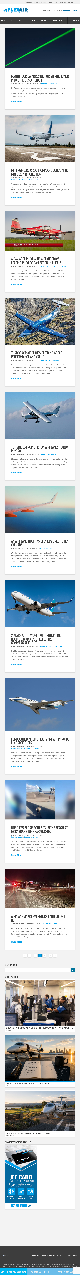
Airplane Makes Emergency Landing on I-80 (38, 918)
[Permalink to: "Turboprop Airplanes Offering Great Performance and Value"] (40, 321)
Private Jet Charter (49, 454)
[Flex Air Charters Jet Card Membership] (21, 1177)
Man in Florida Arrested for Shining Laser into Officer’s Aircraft (40, 78)
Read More (16, 101)
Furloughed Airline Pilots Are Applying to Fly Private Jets (40, 741)
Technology (35, 179)
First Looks (24, 179)
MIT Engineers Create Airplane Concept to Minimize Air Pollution (39, 172)
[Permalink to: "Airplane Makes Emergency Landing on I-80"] (40, 888)
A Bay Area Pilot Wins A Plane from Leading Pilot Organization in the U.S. (36, 260)
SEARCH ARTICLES (11, 964)
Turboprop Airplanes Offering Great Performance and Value (36, 354)
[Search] (73, 970)
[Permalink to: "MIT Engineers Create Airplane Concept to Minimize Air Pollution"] (40, 138)
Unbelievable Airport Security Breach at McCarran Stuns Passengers (39, 829)
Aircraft (15, 179)
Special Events (60, 266)
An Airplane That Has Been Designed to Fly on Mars (39, 543)
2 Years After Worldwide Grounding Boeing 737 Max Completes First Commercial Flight (36, 639)
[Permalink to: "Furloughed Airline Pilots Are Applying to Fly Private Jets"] (40, 704)
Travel (60, 646)
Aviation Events (47, 266)
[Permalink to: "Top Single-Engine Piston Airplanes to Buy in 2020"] (40, 415)
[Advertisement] (40, 1227)
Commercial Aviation (49, 83)
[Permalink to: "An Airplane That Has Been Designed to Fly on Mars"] (40, 509)
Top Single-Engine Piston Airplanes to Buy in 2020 (39, 449)
